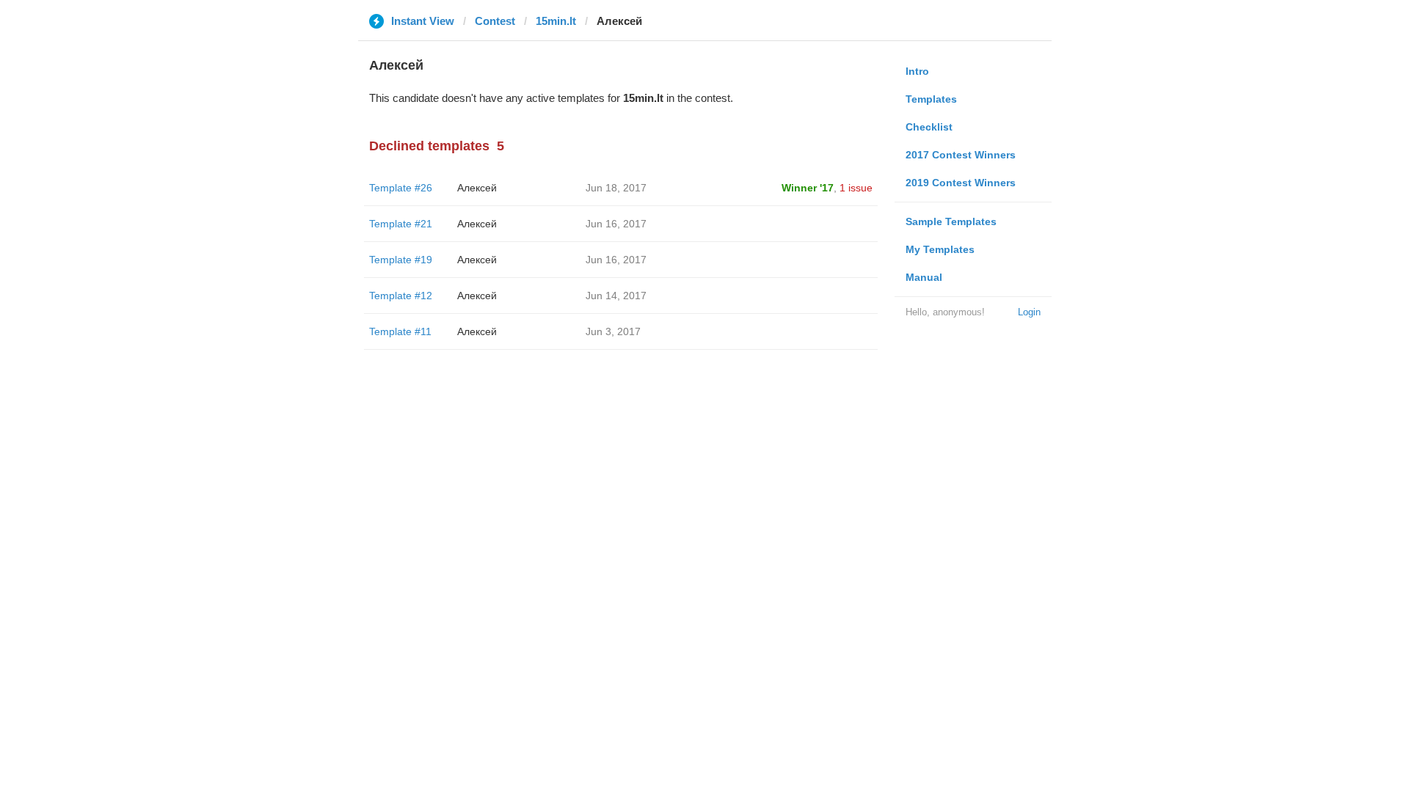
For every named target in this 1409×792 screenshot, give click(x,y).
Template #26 (400, 188)
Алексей (477, 188)
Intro (917, 71)
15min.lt (556, 21)
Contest (495, 21)
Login (1029, 312)
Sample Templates (951, 221)
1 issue (856, 188)
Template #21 (400, 224)
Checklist (929, 127)
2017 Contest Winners (961, 155)
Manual (924, 277)
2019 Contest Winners (961, 182)
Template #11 (400, 331)
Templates (931, 99)
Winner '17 (808, 188)
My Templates (940, 249)
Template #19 (400, 259)
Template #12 (400, 295)
